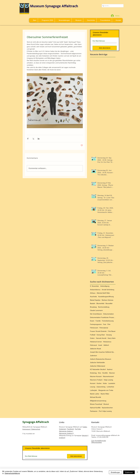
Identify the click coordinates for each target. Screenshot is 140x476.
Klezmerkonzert (108, 376)
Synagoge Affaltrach (35, 422)
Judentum (93, 355)
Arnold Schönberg (108, 289)
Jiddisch (106, 345)
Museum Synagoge (46, 6)
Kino (99, 373)
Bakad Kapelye (95, 300)
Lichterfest (110, 387)
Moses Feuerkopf (96, 404)
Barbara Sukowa (107, 300)
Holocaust (93, 345)
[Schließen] (137, 472)
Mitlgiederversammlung (98, 401)
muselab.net (30, 433)
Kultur (105, 383)
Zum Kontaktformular (98, 440)
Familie (98, 321)
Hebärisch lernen (96, 342)
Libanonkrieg (100, 387)
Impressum (26, 429)
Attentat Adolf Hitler (103, 293)
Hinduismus (107, 342)
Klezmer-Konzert (96, 376)
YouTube (78, 429)
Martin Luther (94, 394)
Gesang (109, 335)
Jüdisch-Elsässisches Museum (100, 359)
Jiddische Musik (95, 348)
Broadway (93, 307)
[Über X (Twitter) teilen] (33, 139)
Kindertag (93, 373)
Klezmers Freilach (96, 380)
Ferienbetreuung (108, 321)
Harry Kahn (112, 338)
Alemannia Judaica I (66, 431)
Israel (100, 345)
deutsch (85, 435)
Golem (92, 338)
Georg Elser (101, 335)
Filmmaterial (103, 328)
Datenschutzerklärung (12, 473)
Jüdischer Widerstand (97, 366)
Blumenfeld (100, 303)
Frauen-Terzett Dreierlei (98, 331)
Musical (106, 404)
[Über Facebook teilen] (28, 139)
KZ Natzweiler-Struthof (98, 369)
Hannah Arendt (101, 338)
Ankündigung (104, 286)
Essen (92, 321)
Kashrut (109, 369)
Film (108, 324)
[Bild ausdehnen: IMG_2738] (55, 100)
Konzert (92, 383)
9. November (94, 286)
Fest (104, 324)
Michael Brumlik (95, 397)
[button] (77, 20)
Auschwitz (93, 296)
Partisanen (93, 411)
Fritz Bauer (112, 331)
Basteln (92, 303)
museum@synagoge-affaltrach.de (108, 435)
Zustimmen (129, 472)
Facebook (70, 429)
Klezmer (112, 373)
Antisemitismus (95, 289)
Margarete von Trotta (105, 390)
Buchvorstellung (103, 307)
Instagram (62, 429)
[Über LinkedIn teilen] (39, 139)
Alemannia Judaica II (66, 433)
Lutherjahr (93, 390)
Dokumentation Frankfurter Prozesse (103, 317)
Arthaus (92, 293)
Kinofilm (105, 373)
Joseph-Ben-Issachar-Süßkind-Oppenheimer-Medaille (103, 352)
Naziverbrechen (107, 408)
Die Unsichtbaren (96, 314)
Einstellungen (115, 472)
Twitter (84, 427)
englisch (62, 438)
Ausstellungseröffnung (106, 296)
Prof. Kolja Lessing (105, 411)
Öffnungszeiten (96, 442)
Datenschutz (35, 429)
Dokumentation (108, 314)
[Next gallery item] (80, 101)
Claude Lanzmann (96, 310)
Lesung (92, 387)
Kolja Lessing (108, 380)
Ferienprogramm (96, 324)
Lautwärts (111, 383)
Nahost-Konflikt (95, 408)
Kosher (99, 383)
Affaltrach (70, 6)
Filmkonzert (94, 328)
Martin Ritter (105, 394)
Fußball (92, 335)
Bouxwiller (109, 303)
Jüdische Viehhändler (97, 362)
